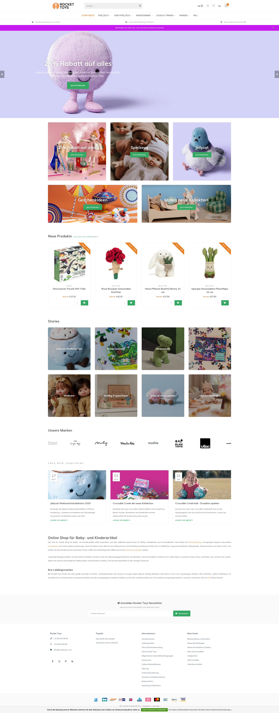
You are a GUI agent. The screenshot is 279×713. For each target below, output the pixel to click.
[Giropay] (122, 699)
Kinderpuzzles (101, 329)
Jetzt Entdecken (139, 85)
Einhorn (192, 329)
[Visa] (183, 699)
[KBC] (139, 699)
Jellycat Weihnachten (57, 329)
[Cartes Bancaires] (104, 699)
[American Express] (96, 699)
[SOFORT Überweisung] (113, 699)
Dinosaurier (147, 329)
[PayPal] (174, 699)
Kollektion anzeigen (85, 237)
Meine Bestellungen (195, 643)
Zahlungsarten (148, 643)
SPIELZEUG (103, 15)
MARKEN (183, 15)
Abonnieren (183, 613)
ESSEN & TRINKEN (165, 15)
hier (208, 578)
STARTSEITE (88, 15)
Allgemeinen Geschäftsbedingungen (157, 656)
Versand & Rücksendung (152, 647)
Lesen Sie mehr (58, 520)
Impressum (146, 660)
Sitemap (145, 668)
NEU (195, 15)
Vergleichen (192, 656)
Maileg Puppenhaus (103, 376)
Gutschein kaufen (194, 664)
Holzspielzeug (195, 542)
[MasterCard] (157, 699)
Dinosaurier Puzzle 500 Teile (69, 288)
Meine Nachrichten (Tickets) (199, 647)
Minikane (52, 376)
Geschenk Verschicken (105, 639)
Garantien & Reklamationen (153, 677)
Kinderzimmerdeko (133, 550)
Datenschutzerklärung (151, 664)
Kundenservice (148, 639)
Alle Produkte (193, 660)
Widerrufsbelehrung (150, 673)
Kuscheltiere (53, 546)
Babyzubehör (147, 681)
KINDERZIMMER (143, 15)
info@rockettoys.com (63, 650)
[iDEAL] (130, 699)
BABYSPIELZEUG (122, 15)
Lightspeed (155, 706)
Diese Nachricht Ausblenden (154, 710)
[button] (2, 74)
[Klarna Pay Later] (148, 699)
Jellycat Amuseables (150, 376)
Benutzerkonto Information (198, 639)
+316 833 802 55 (60, 644)
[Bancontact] (165, 699)
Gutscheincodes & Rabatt (107, 643)
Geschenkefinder (196, 376)
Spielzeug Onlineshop (151, 685)
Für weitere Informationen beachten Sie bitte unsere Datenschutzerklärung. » (200, 710)
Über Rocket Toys (149, 651)
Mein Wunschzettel (195, 651)
